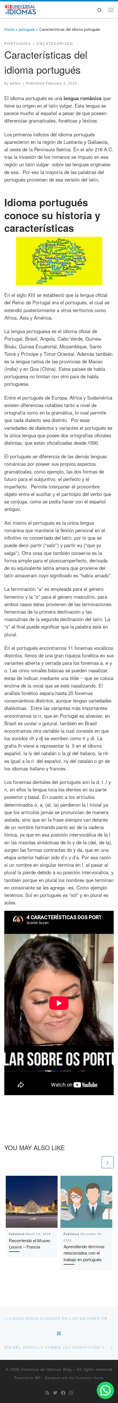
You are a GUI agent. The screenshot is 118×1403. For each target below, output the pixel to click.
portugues (27, 29)
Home (9, 29)
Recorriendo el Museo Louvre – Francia (29, 1243)
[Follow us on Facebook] (63, 1392)
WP (38, 1377)
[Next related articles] (108, 1162)
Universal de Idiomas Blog (46, 1369)
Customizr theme (90, 1377)
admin (15, 83)
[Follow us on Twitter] (55, 1392)
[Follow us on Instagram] (71, 1392)
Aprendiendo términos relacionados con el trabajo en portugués (84, 1253)
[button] (105, 1390)
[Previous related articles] (94, 1162)
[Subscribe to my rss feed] (47, 1392)
